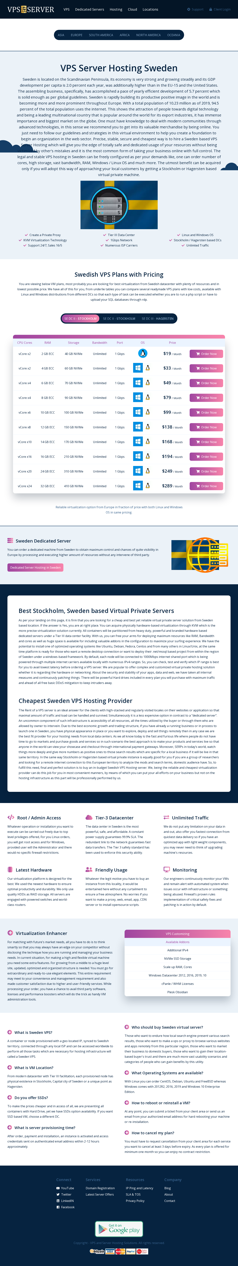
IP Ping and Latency (139, 1188)
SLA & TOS (133, 1194)
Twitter (66, 1194)
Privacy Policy (135, 1201)
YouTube (67, 1188)
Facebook (68, 1207)
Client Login (222, 9)
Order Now (209, 354)
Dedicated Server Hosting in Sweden (35, 567)
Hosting (116, 9)
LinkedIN (67, 1201)
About (168, 1194)
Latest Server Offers (100, 1194)
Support (197, 9)
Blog (167, 1188)
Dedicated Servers (89, 9)
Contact (169, 1201)
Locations (150, 9)
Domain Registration (100, 1188)
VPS (67, 9)
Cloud (132, 9)
